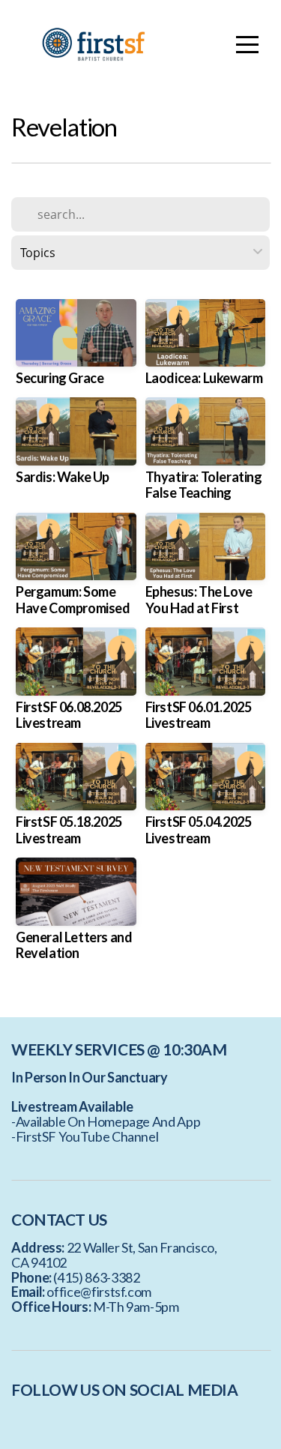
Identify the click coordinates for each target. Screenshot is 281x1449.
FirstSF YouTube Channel (87, 1136)
